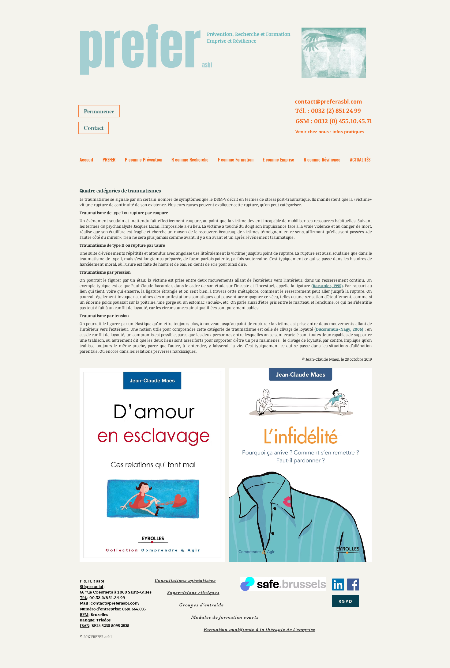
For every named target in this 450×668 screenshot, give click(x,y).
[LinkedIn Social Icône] (338, 584)
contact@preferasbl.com (115, 603)
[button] (328, 110)
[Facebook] (353, 584)
